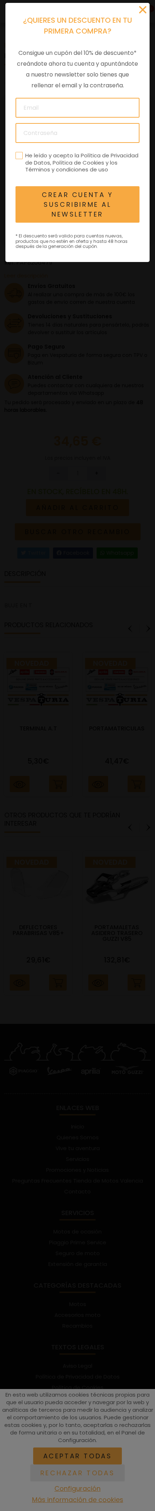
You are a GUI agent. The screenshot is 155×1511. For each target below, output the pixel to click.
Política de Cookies (78, 162)
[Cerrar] (142, 9)
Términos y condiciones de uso (66, 169)
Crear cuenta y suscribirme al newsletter (77, 204)
